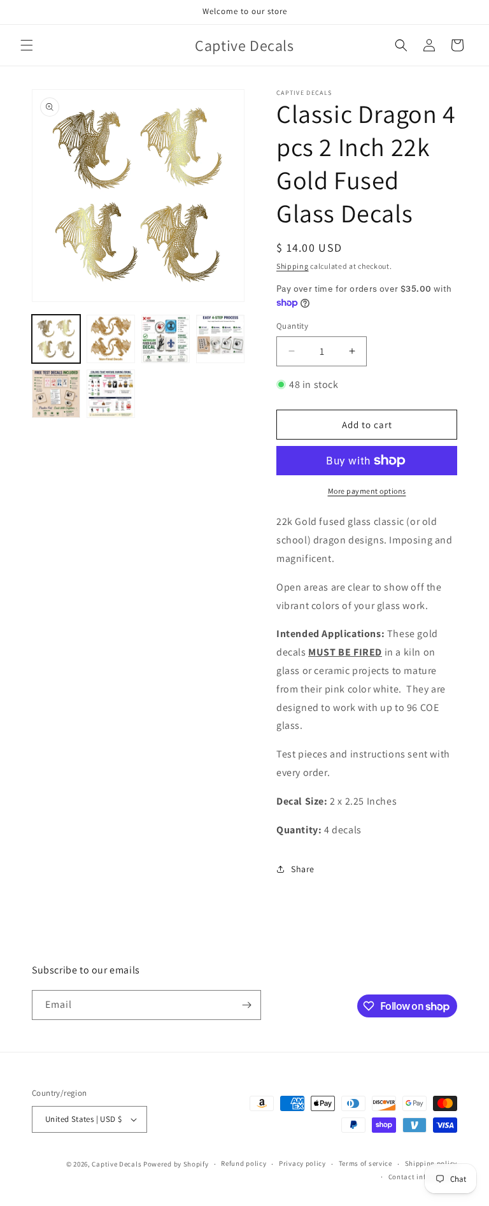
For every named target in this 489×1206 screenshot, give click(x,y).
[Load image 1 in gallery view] (56, 339)
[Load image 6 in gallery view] (111, 394)
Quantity (292, 325)
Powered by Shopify (176, 1163)
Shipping (292, 266)
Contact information (422, 1176)
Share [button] (303, 869)
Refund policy (243, 1163)
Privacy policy (302, 1163)
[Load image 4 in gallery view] (220, 339)
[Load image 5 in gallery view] (56, 394)
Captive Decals (116, 1163)
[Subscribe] (246, 1005)
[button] (27, 45)
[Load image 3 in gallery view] (165, 339)
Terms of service (365, 1163)
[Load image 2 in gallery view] (111, 339)
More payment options (367, 491)
